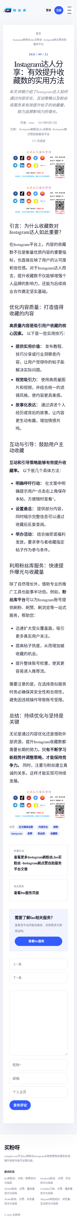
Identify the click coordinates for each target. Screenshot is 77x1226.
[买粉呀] (15, 10)
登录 (48, 10)
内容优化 (43, 827)
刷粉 (55, 827)
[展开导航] (69, 10)
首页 (38, 33)
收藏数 (54, 833)
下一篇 (17, 977)
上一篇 (17, 964)
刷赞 (30, 833)
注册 (58, 10)
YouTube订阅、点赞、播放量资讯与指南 (56, 1191)
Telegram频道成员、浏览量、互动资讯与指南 (56, 1201)
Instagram (16, 833)
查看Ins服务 (38, 941)
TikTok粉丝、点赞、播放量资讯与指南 (19, 1191)
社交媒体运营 (26, 827)
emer (31, 122)
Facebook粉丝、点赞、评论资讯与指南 (55, 1180)
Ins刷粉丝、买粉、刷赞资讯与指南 (20, 1180)
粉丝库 (41, 833)
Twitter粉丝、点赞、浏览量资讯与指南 (19, 1201)
